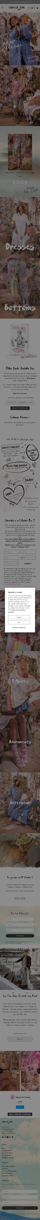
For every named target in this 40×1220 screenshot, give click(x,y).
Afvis (19, 622)
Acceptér (19, 617)
